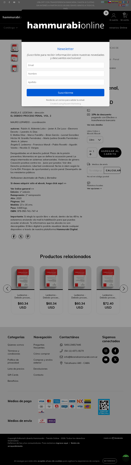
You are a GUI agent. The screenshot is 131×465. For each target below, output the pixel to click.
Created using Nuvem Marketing (65, 103)
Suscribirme (65, 93)
